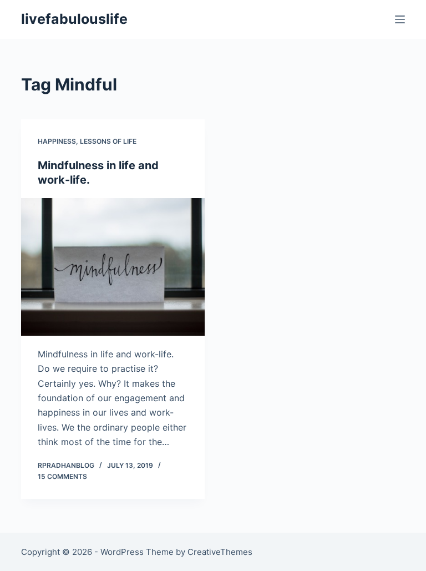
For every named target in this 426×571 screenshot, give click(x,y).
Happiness (57, 141)
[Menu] (400, 19)
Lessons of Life (108, 141)
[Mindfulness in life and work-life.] (113, 267)
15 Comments (62, 476)
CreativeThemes (219, 552)
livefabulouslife (74, 19)
